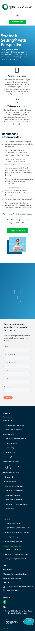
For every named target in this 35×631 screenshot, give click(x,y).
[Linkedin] (4, 602)
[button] (17, 15)
